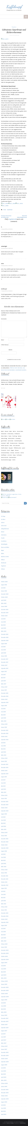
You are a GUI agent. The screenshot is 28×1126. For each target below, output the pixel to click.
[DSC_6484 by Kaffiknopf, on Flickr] (4, 205)
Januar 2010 (4, 947)
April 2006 (3, 1077)
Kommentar (4, 318)
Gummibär (10, 440)
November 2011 (4, 879)
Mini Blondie (16, 445)
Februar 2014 (4, 795)
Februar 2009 (4, 981)
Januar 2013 (4, 835)
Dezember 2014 (4, 764)
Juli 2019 (3, 619)
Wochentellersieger (6, 459)
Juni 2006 (3, 1071)
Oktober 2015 (4, 736)
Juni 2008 (3, 1006)
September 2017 (4, 668)
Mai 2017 (3, 677)
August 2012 (4, 851)
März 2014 (3, 792)
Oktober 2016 (4, 699)
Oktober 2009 (4, 956)
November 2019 (4, 612)
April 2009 (3, 975)
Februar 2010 (4, 944)
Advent (6, 431)
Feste (4, 209)
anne (2, 263)
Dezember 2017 (4, 659)
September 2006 (5, 1061)
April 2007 (3, 1040)
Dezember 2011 (4, 876)
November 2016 (4, 696)
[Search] (25, 503)
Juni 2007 (3, 1037)
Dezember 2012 (4, 838)
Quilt (8, 450)
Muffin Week (4, 448)
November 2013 (4, 804)
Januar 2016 (4, 727)
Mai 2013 (3, 823)
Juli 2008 (3, 1003)
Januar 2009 (4, 984)
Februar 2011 (4, 907)
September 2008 (5, 996)
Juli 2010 (3, 928)
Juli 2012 (3, 854)
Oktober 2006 (4, 1058)
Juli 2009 (3, 965)
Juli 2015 (3, 742)
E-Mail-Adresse (4, 345)
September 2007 (5, 1027)
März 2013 (3, 829)
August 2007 (4, 1030)
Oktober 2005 (4, 1095)
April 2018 (3, 653)
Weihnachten (12, 457)
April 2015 (3, 752)
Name (2, 339)
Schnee (12, 452)
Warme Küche (4, 457)
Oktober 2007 (4, 1024)
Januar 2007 (4, 1049)
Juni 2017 (3, 674)
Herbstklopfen (18, 440)
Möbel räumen (5, 445)
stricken (9, 455)
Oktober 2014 (4, 770)
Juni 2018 (3, 649)
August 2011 (4, 888)
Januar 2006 (4, 1086)
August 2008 (4, 999)
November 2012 (4, 841)
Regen (12, 450)
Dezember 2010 (4, 913)
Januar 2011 (4, 910)
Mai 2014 (3, 786)
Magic (2, 550)
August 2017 (4, 671)
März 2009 (3, 978)
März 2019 (3, 631)
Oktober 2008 (4, 993)
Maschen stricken (5, 556)
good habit (4, 440)
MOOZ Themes (10, 1123)
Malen (2, 553)
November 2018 (4, 637)
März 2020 (3, 603)
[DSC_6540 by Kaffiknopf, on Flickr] (4, 203)
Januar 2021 (4, 591)
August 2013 (4, 814)
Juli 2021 (3, 588)
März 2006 (3, 1080)
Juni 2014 (3, 783)
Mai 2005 (3, 1111)
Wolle (13, 459)
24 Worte (3, 519)
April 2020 (3, 600)
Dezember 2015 (4, 730)
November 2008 (5, 990)
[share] (7, 419)
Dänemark (3, 433)
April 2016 (3, 718)
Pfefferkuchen (17, 448)
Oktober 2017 (4, 665)
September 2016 (4, 702)
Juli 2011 (3, 891)
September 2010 (4, 922)
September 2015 (4, 739)
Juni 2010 (3, 931)
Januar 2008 (4, 1015)
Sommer (17, 452)
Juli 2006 (3, 1068)
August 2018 (4, 643)
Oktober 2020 (4, 597)
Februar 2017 (4, 687)
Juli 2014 (3, 780)
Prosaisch (3, 450)
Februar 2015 (4, 758)
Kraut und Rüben (5, 547)
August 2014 (4, 776)
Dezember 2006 (4, 1052)
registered (13, 219)
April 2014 (3, 789)
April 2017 (3, 680)
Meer (11, 445)
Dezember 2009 (4, 950)
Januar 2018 (4, 656)
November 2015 (4, 733)
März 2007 (3, 1043)
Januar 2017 (4, 690)
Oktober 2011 (4, 882)
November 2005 (5, 1092)
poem (23, 448)
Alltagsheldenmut (5, 528)
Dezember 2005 (4, 1089)
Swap (14, 455)
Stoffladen (3, 455)
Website (10, 349)
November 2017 (4, 662)
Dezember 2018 (4, 634)
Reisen (17, 450)
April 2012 (3, 863)
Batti (10, 431)
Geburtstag (4, 438)
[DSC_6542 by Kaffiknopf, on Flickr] (12, 203)
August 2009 (4, 962)
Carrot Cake (20, 431)
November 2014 (4, 767)
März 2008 (3, 1012)
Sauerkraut (9, 209)
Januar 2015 (4, 761)
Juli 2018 (3, 646)
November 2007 (4, 1021)
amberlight (4, 246)
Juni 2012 (3, 857)
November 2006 (5, 1055)
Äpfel (2, 431)
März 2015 (3, 755)
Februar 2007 (4, 1046)
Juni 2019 (3, 622)
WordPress (23, 1123)
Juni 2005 (3, 1108)
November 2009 (5, 953)
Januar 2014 (4, 798)
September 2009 (5, 959)
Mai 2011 (3, 897)
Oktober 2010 (4, 919)
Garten (19, 436)
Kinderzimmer (14, 443)
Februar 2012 (4, 869)
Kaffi (8, 443)
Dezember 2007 (4, 1018)
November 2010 (4, 916)
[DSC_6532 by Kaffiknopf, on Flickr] (19, 203)
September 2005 (5, 1099)
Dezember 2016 (4, 693)
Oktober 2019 (4, 615)
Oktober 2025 (4, 581)
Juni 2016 (3, 711)
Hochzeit (3, 443)
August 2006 (4, 1064)
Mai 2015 (3, 749)
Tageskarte (14, 27)
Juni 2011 (3, 894)
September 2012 (4, 848)
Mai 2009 (3, 972)
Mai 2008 (3, 1009)
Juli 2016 (3, 708)
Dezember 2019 (4, 609)
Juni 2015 (3, 745)
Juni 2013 (3, 820)
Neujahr (11, 448)
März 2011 (3, 903)
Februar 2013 (4, 832)
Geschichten (3, 541)
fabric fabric (4, 436)
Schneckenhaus (5, 452)
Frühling (14, 436)
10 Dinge (3, 516)
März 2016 (3, 721)
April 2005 (3, 1114)
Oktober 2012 (4, 845)
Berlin (14, 431)
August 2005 (4, 1102)
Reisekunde (3, 562)
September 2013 (4, 811)
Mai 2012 (3, 860)
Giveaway (18, 438)
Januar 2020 (4, 606)
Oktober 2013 (4, 807)
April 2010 (3, 938)
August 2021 (4, 584)
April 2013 (3, 826)
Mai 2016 (3, 715)
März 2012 (3, 866)
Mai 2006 (3, 1074)
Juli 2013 (3, 817)
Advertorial (3, 525)
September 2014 (4, 773)
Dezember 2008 (4, 987)
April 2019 (3, 628)
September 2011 (4, 885)
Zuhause (3, 569)
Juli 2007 (3, 1034)
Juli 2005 (3, 1105)
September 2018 (4, 640)
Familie (2, 538)
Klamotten (21, 443)
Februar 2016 (4, 724)
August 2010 (4, 925)
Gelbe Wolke (11, 438)
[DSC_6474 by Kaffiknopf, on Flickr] (4, 39)
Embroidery (10, 433)
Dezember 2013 (4, 801)
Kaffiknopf (14, 6)
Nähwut (3, 559)
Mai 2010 (3, 934)
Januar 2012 (4, 872)
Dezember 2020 (4, 594)
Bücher (2, 531)
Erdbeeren (17, 433)
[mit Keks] (12, 419)
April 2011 (3, 900)
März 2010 (3, 941)
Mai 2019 (3, 625)
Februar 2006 (4, 1083)
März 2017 (3, 684)
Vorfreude (19, 455)
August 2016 (4, 705)
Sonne (22, 452)
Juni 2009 (3, 968)
